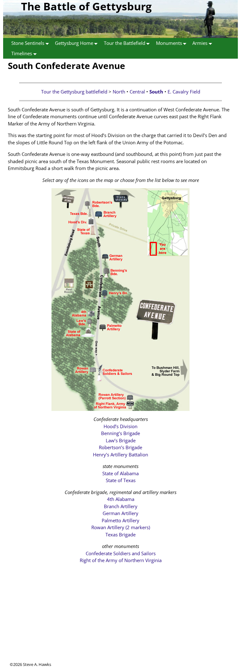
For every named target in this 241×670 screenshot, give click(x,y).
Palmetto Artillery (120, 520)
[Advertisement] (120, 618)
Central (137, 91)
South (156, 91)
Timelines (21, 53)
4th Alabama (120, 499)
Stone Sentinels (27, 43)
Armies (199, 43)
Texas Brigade (120, 534)
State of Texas (121, 480)
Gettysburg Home (74, 43)
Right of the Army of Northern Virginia (121, 560)
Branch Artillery (120, 506)
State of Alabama (120, 473)
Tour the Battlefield (124, 43)
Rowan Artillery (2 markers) (120, 527)
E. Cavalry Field (184, 91)
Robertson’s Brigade (120, 447)
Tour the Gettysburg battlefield (74, 91)
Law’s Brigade (121, 440)
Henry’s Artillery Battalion (120, 454)
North (119, 91)
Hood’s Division (120, 426)
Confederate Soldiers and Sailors (121, 553)
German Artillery (120, 513)
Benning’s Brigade (120, 433)
